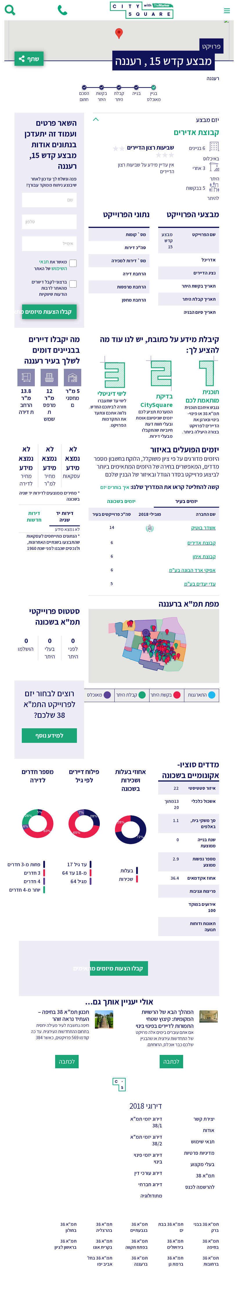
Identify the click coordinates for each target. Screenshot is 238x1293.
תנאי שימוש (202, 1141)
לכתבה (171, 1061)
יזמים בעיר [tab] (186, 501)
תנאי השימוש (53, 265)
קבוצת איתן (204, 556)
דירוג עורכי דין (148, 1173)
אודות (208, 1130)
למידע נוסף (49, 735)
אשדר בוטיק (203, 527)
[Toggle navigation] (227, 10)
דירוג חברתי (150, 1184)
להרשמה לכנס (199, 1187)
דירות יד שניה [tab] (64, 516)
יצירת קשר (203, 1118)
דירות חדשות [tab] (34, 516)
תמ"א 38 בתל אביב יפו (99, 1261)
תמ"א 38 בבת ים (170, 1227)
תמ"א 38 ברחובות (211, 1261)
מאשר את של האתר (50, 265)
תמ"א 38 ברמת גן (175, 1261)
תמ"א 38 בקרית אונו (102, 1244)
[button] (158, 118)
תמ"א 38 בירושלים (175, 1244)
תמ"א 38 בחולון (68, 1227)
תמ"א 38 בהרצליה (104, 1227)
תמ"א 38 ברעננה (139, 1261)
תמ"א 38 (205, 1175)
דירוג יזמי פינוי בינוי (148, 1158)
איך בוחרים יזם (114, 487)
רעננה (213, 78)
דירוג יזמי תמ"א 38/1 (146, 1122)
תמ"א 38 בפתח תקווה (136, 1244)
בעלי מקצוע (202, 1164)
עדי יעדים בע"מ (200, 583)
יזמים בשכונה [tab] (121, 501)
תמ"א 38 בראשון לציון (66, 1244)
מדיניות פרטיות (199, 1152)
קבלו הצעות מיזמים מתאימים (47, 311)
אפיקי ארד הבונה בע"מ (192, 570)
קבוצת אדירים (201, 542)
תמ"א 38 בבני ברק (206, 1227)
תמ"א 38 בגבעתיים (139, 1227)
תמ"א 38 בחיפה (211, 1244)
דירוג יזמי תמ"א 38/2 (146, 1140)
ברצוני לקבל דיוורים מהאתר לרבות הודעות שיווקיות (49, 288)
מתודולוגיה (151, 1195)
